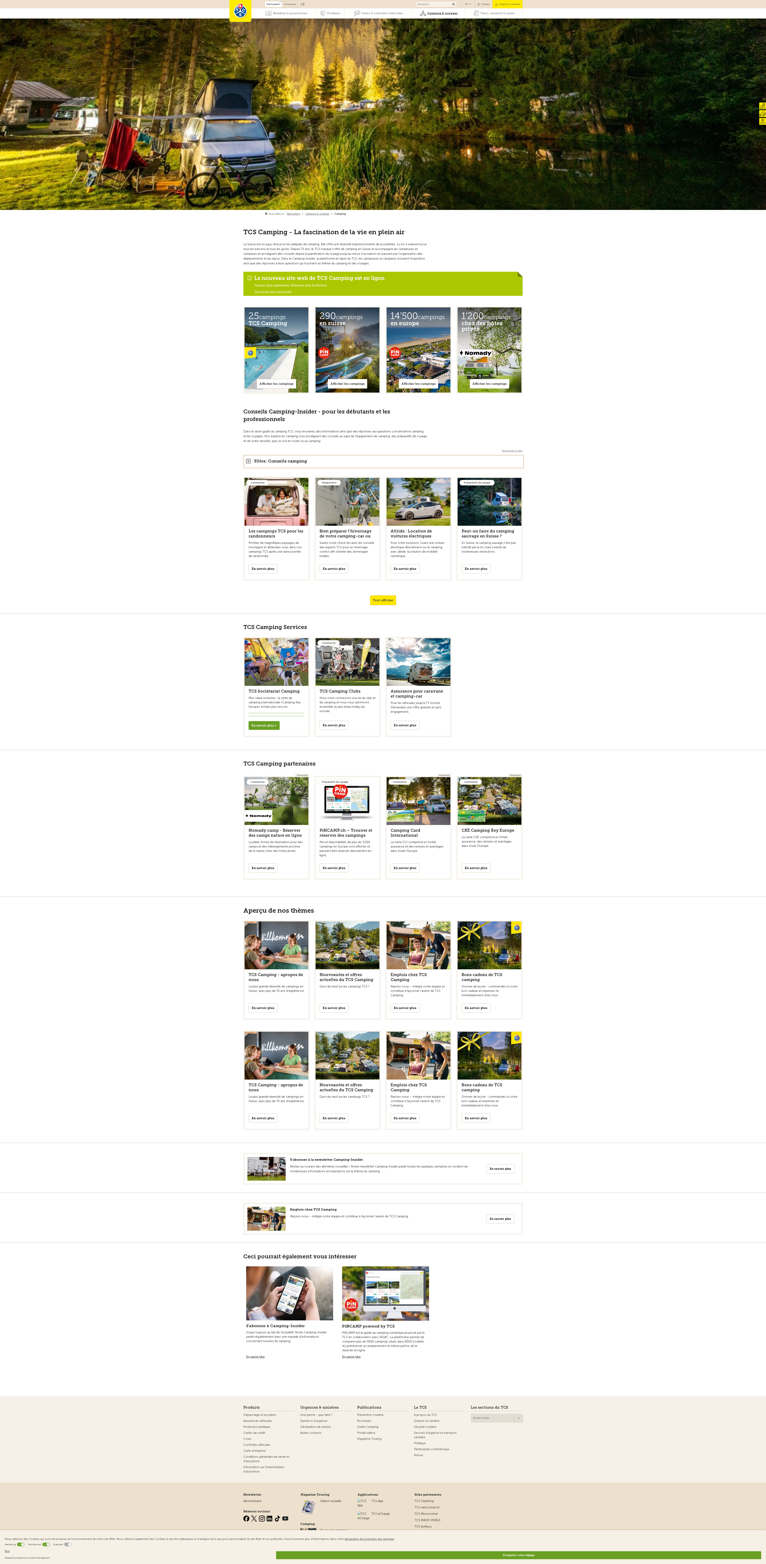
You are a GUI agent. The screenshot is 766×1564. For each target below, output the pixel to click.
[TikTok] (277, 1518)
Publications (369, 1407)
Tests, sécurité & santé (497, 13)
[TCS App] (362, 1501)
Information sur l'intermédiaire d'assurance (263, 1469)
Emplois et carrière (426, 1421)
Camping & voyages (442, 13)
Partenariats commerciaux (431, 1449)
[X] (254, 1518)
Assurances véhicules (257, 1421)
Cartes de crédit (254, 1433)
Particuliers (273, 4)
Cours (247, 1439)
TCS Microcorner (426, 1514)
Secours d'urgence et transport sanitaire (435, 1435)
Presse (418, 1455)
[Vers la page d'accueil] (240, 11)
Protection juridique (256, 1427)
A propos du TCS (425, 1415)
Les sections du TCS (489, 1407)
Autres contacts (311, 1433)
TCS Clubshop (424, 1501)
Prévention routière (370, 1415)
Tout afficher (383, 600)
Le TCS (420, 1407)
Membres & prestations (290, 13)
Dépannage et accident (259, 1415)
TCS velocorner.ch (427, 1507)
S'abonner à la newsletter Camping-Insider (326, 1159)
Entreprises (290, 4)
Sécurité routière (425, 1427)
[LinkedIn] (270, 1518)
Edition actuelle (330, 1501)
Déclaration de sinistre (315, 1427)
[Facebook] (246, 1518)
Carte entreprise (254, 1451)
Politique (420, 1443)
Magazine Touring (369, 1439)
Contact (485, 4)
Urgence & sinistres (509, 4)
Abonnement (252, 1501)
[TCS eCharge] (363, 1514)
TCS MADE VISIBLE (428, 1520)
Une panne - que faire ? (316, 1415)
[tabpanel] (276, 350)
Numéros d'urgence (313, 1421)
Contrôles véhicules (256, 1445)
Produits (333, 13)
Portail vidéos (366, 1433)
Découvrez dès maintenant (273, 291)
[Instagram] (262, 1518)
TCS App (377, 1501)
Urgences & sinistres (319, 1407)
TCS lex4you (423, 1526)
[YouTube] (285, 1518)
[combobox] (497, 1418)
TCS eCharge (380, 1514)
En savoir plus (500, 1168)
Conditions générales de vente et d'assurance (266, 1459)
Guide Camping (367, 1427)
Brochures (364, 1421)
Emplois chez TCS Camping (313, 1209)
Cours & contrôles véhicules (382, 13)
